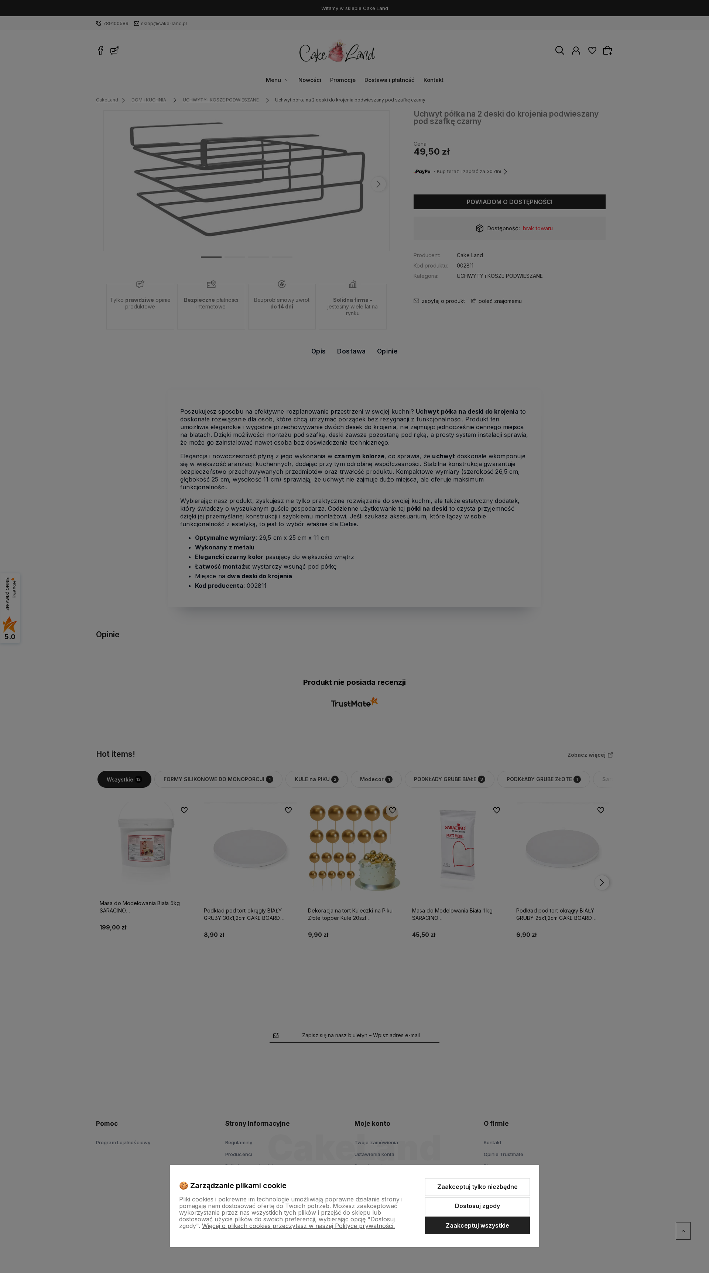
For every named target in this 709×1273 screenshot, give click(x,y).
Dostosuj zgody (477, 1206)
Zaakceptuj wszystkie (477, 1225)
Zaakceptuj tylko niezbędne (477, 1186)
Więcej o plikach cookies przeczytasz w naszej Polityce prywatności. (298, 1225)
